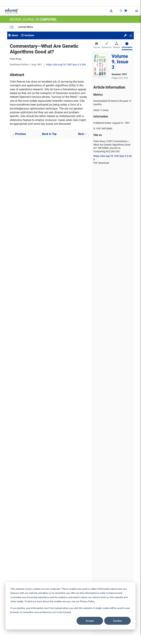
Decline (117, 620)
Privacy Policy (87, 601)
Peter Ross (15, 58)
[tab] (96, 45)
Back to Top (49, 134)
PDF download (101, 162)
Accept (90, 620)
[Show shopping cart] (125, 11)
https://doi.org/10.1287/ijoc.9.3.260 (66, 64)
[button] (125, 35)
